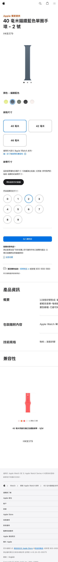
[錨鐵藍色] (12, 102)
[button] (40, 3)
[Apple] (4, 485)
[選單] (54, 3)
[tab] (24, 82)
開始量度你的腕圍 (13, 182)
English (12, 557)
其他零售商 (39, 548)
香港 (5, 557)
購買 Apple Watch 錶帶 (29, 486)
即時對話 (24, 269)
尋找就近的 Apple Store (23, 548)
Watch (12, 486)
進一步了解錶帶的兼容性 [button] (13, 154)
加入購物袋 (27, 239)
